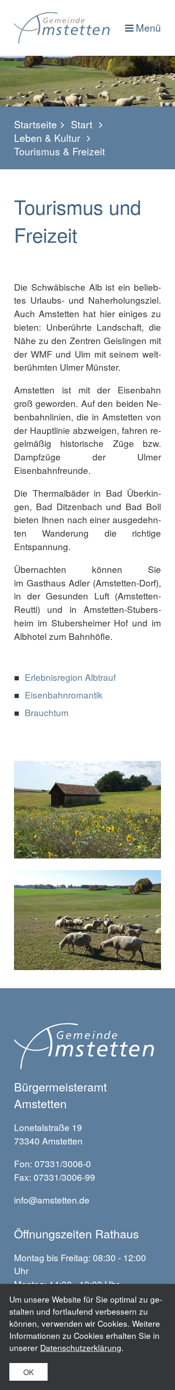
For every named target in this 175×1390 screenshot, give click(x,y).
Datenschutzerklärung (80, 1347)
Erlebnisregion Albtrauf (70, 677)
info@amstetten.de (52, 1199)
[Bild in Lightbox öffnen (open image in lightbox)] (87, 809)
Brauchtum (47, 712)
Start (81, 124)
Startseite (35, 124)
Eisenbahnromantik (64, 694)
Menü (148, 27)
